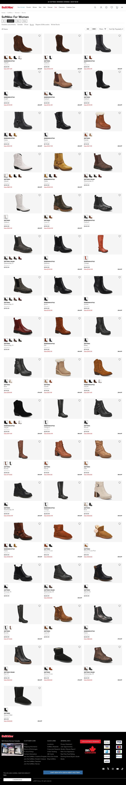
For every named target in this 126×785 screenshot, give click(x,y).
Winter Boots (55, 24)
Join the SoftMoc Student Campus (35, 759)
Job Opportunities (66, 746)
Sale (55, 7)
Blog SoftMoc (51, 759)
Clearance (61, 7)
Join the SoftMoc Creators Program (35, 756)
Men (40, 7)
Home (3, 12)
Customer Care (70, 7)
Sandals (20, 24)
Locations (50, 744)
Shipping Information (30, 746)
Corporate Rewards (53, 749)
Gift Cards (50, 754)
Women (35, 7)
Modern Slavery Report (68, 749)
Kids (44, 7)
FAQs (25, 744)
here (4, 775)
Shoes (26, 24)
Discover (50, 7)
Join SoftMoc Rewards (90, 741)
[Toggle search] (95, 7)
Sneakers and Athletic (9, 24)
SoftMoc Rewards (52, 746)
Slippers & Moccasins (42, 24)
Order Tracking (52, 751)
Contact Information (30, 754)
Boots (32, 24)
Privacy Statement (66, 744)
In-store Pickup (29, 751)
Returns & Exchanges (30, 749)
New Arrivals (21, 7)
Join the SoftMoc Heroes (32, 764)
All (3, 21)
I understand (17, 779)
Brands (29, 7)
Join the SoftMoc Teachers (32, 761)
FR (122, 7)
